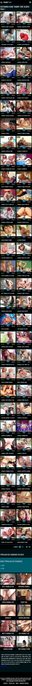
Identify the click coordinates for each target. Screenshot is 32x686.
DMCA (17, 683)
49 (26, 547)
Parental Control (24, 683)
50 (29, 547)
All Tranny (6, 2)
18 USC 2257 (12, 683)
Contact (5, 683)
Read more (3, 666)
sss (3, 568)
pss (3, 565)
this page (11, 681)
